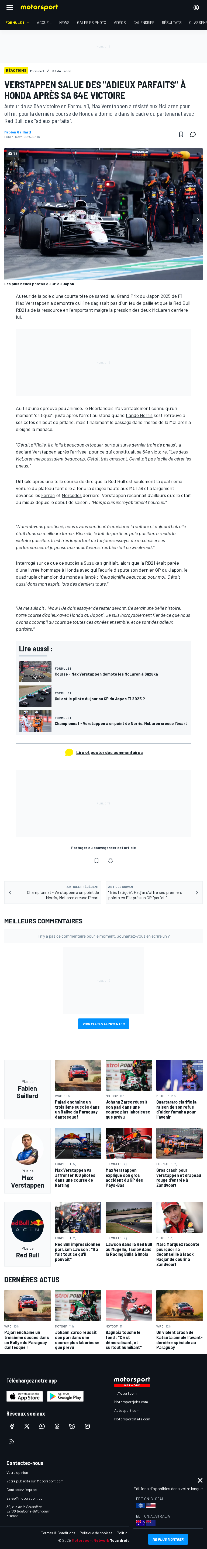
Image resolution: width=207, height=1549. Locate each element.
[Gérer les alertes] (110, 860)
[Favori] (181, 134)
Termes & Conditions (58, 1532)
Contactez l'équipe (21, 1489)
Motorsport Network (90, 1540)
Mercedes (72, 495)
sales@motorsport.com (26, 1498)
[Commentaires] (195, 134)
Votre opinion (17, 1472)
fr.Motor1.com (125, 1393)
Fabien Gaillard (17, 132)
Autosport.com (126, 1410)
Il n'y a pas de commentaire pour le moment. (103, 935)
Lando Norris (139, 415)
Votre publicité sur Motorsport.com (35, 1481)
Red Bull (181, 303)
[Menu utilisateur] (196, 7)
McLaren (161, 310)
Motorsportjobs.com (131, 1401)
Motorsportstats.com (132, 1419)
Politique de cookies (96, 1532)
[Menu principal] (9, 7)
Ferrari (48, 495)
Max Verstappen (32, 303)
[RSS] (11, 1441)
